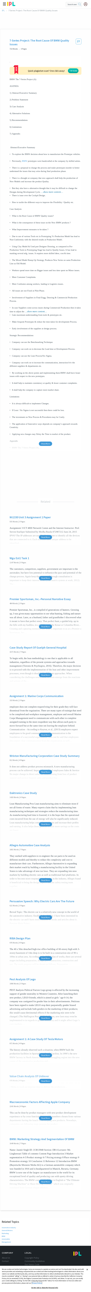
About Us (6, 1258)
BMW (24, 161)
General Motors (7, 1230)
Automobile (6, 1239)
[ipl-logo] (11, 5)
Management (6, 1242)
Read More (45, 537)
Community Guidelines (35, 1261)
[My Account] (86, 4)
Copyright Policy (32, 1258)
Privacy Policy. (37, 1283)
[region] (45, 1279)
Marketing (5, 1233)
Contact (5, 1261)
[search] (79, 4)
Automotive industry (9, 1228)
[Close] (87, 1269)
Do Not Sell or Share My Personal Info (44, 1288)
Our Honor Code (32, 1264)
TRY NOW (73, 71)
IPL (3, 11)
